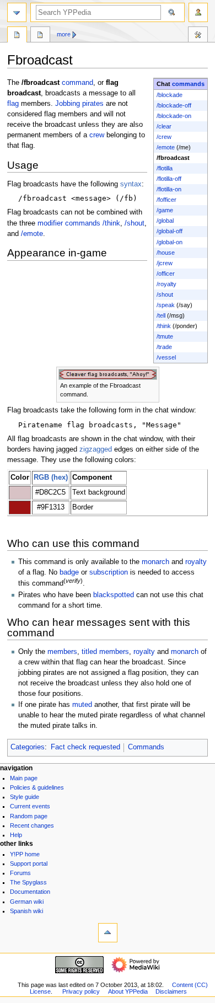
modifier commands (68, 223)
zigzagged (95, 449)
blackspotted (113, 595)
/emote (166, 147)
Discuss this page (40, 36)
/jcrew (165, 263)
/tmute (165, 336)
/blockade (169, 95)
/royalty (166, 284)
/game (165, 210)
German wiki (27, 901)
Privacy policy (81, 991)
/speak (166, 305)
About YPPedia (128, 991)
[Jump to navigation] (16, 12)
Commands (146, 747)
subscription (108, 572)
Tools (198, 36)
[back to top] (107, 932)
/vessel (166, 357)
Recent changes (32, 825)
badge (69, 572)
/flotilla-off (169, 178)
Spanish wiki (26, 911)
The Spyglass (28, 882)
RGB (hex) (51, 477)
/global (165, 220)
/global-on (169, 242)
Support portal (28, 863)
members (62, 652)
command (77, 83)
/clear (164, 126)
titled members (105, 652)
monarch (155, 562)
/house (166, 252)
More (64, 34)
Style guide (24, 796)
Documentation (30, 891)
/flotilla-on (169, 189)
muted (82, 705)
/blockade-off (174, 105)
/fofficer (166, 199)
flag (13, 104)
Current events (30, 806)
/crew (164, 136)
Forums (20, 873)
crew (96, 135)
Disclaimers (171, 991)
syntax (131, 184)
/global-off (169, 231)
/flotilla (165, 168)
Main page (23, 778)
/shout (165, 294)
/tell (161, 315)
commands (188, 84)
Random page (28, 816)
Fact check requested (85, 747)
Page (17, 36)
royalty (196, 562)
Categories (27, 747)
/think (164, 326)
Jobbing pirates (79, 104)
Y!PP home (25, 854)
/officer (166, 273)
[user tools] (198, 12)
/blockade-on (174, 115)
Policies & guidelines (37, 787)
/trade (164, 347)
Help (16, 835)
